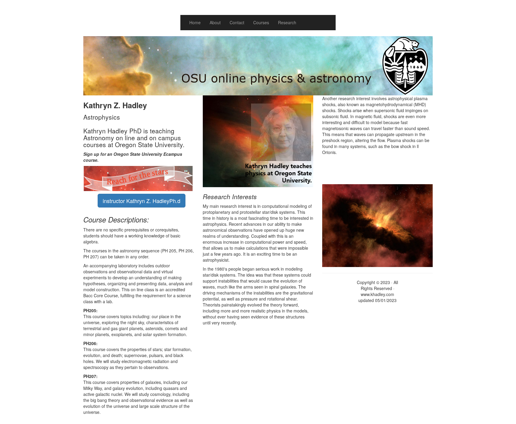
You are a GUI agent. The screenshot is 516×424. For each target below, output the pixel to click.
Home (195, 22)
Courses (261, 22)
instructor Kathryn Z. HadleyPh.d (141, 201)
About (215, 22)
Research (287, 22)
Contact (237, 22)
